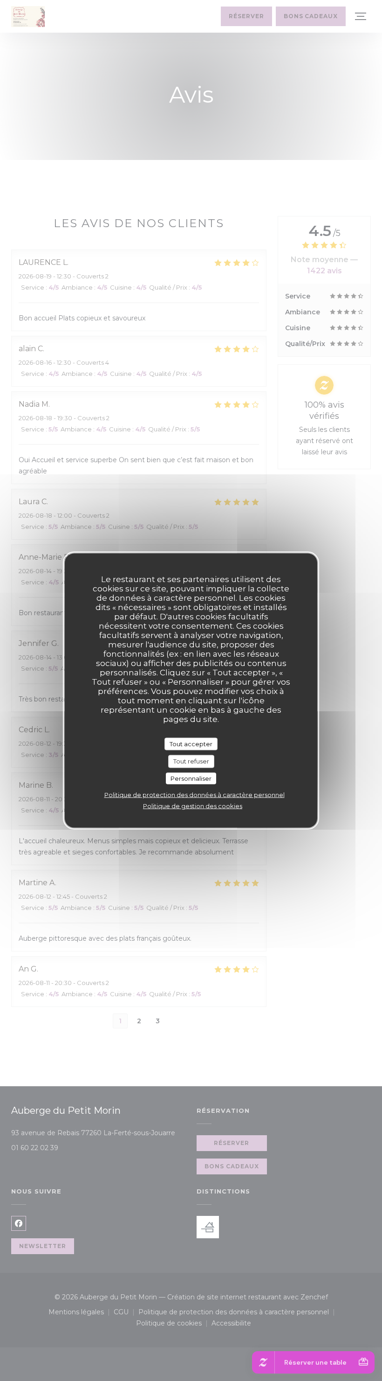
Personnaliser (191, 778)
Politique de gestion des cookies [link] (192, 806)
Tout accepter (191, 743)
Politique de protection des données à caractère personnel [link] (194, 794)
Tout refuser (191, 761)
